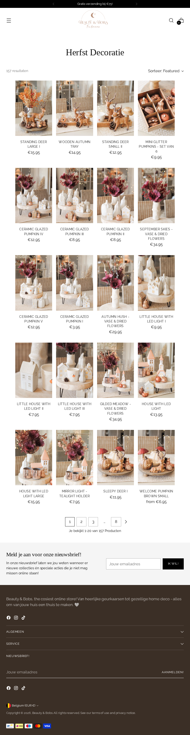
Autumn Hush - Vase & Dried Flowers (115, 321)
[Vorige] (53, 4)
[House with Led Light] (156, 370)
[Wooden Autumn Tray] (74, 108)
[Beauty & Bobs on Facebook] (9, 618)
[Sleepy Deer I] (115, 457)
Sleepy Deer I (115, 491)
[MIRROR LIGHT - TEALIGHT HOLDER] (74, 457)
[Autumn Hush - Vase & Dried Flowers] (115, 282)
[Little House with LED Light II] (33, 370)
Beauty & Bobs (42, 713)
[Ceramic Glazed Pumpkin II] (115, 195)
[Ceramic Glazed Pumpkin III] (74, 195)
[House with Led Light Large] (33, 457)
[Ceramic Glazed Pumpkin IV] (33, 195)
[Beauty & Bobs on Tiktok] (24, 618)
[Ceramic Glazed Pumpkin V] (33, 282)
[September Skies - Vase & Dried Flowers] (156, 195)
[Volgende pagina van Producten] (126, 521)
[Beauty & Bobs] (95, 20)
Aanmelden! (173, 672)
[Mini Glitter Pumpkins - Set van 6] (156, 108)
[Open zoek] (171, 20)
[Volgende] (136, 4)
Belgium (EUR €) (23, 705)
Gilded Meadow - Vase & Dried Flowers (115, 408)
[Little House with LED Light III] (74, 370)
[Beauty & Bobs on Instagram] (16, 618)
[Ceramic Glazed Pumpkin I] (74, 282)
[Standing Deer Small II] (115, 108)
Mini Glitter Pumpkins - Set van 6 (156, 146)
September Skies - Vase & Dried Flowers (156, 234)
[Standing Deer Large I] (33, 108)
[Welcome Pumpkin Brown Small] (156, 457)
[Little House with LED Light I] (156, 282)
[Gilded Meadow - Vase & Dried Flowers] (115, 370)
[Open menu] (8, 20)
